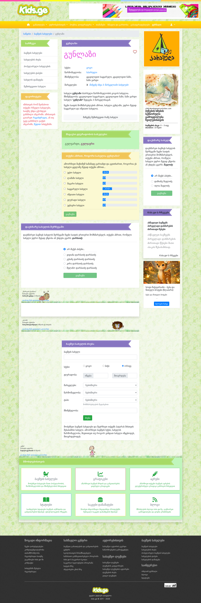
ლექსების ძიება (109, 572)
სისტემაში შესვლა (33, 568)
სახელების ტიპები (33, 73)
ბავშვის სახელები (43, 33)
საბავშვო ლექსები (111, 562)
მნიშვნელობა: (71, 410)
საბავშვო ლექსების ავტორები (116, 569)
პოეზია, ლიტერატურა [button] (81, 25)
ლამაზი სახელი (75, 178)
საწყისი (27, 33)
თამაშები (100, 25)
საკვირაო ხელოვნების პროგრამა (78, 563)
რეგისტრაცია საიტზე (34, 556)
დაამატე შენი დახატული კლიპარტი (35, 300)
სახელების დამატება (151, 559)
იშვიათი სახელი (75, 194)
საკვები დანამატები (100, 504)
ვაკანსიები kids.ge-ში (34, 559)
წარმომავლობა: (72, 392)
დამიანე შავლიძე (163, 181)
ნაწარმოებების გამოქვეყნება (115, 550)
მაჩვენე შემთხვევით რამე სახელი (100, 117)
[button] (172, 24)
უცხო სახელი (74, 172)
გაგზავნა (80, 275)
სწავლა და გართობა (117, 25)
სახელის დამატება (33, 79)
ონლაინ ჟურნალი (149, 571)
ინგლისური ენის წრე (73, 569)
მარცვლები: (70, 385)
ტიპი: (66, 400)
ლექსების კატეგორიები (113, 566)
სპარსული (91, 72)
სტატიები (46, 504)
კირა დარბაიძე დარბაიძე (80, 263)
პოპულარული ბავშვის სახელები (156, 553)
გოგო (89, 67)
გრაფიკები (100, 479)
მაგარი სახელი (75, 183)
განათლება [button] (39, 25)
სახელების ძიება (32, 59)
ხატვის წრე (68, 566)
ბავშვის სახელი (72, 351)
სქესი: (67, 366)
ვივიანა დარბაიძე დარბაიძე (81, 254)
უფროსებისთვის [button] (57, 25)
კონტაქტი (29, 563)
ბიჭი (106, 366)
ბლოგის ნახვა (161, 304)
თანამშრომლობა (32, 553)
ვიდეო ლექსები (109, 576)
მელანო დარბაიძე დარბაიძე (82, 267)
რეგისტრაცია (40, 117)
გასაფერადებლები (140, 25)
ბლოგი (155, 504)
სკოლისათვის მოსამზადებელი (77, 553)
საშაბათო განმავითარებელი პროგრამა (81, 556)
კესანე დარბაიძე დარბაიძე (81, 259)
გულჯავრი (87, 143)
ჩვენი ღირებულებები (34, 546)
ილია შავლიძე (162, 185)
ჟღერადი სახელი (76, 200)
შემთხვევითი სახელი (35, 86)
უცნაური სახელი (75, 205)
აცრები (154, 479)
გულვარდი (72, 143)
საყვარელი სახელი (77, 189)
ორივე (127, 366)
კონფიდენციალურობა (34, 550)
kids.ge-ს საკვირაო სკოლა (75, 559)
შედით (37, 124)
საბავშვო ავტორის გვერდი (114, 546)
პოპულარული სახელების (37, 66)
